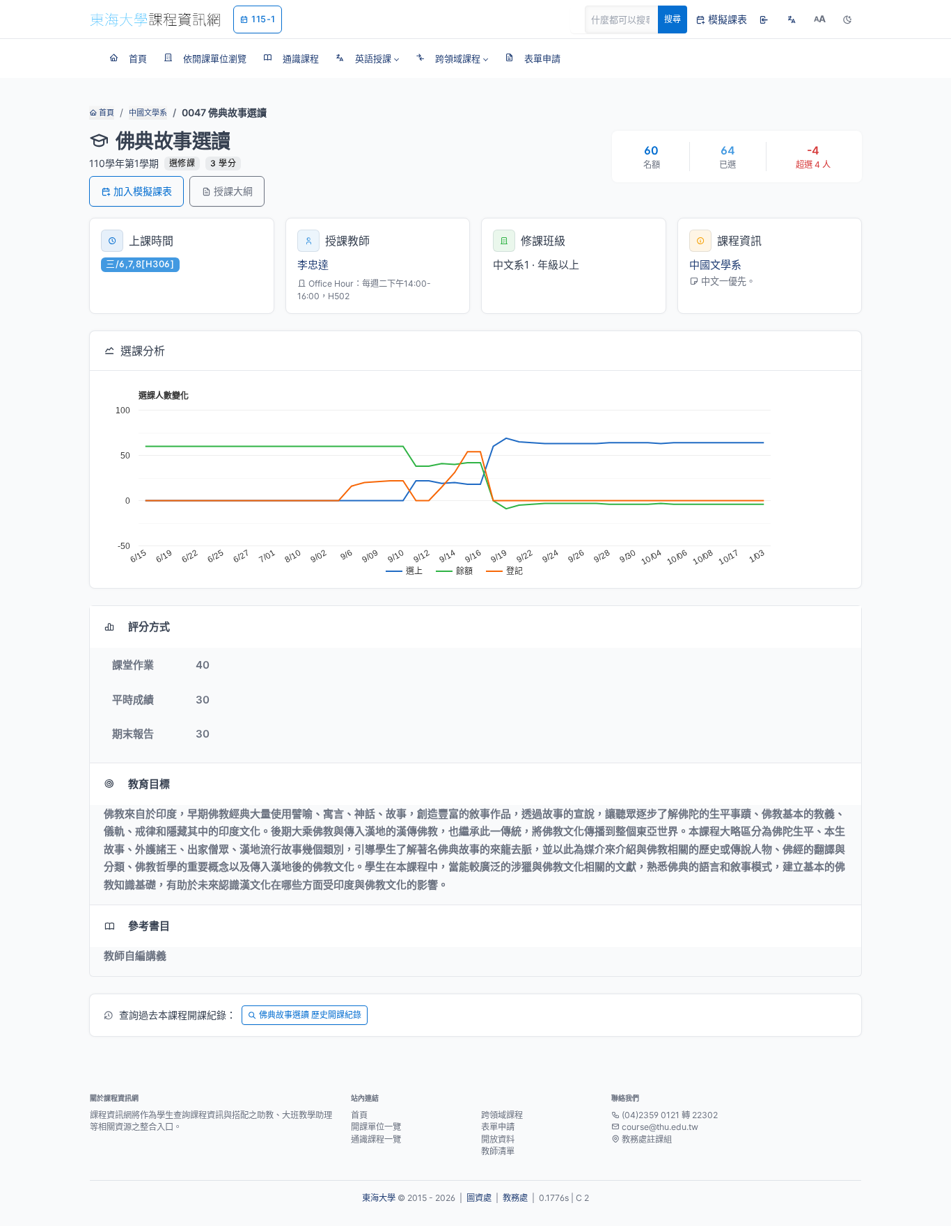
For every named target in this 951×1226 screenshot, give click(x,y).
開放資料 (497, 1139)
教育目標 (149, 783)
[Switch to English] (791, 19)
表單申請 (497, 1127)
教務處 (515, 1198)
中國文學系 (148, 113)
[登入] (764, 19)
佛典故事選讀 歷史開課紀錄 (310, 1015)
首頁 (105, 113)
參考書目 (149, 925)
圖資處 (479, 1198)
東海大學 (378, 1198)
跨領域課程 (502, 1115)
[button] (367, 58)
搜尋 (672, 19)
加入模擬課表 (142, 191)
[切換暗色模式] (847, 19)
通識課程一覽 (376, 1139)
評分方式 (149, 626)
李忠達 (313, 264)
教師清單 (497, 1151)
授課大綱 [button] (233, 191)
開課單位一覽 (376, 1127)
